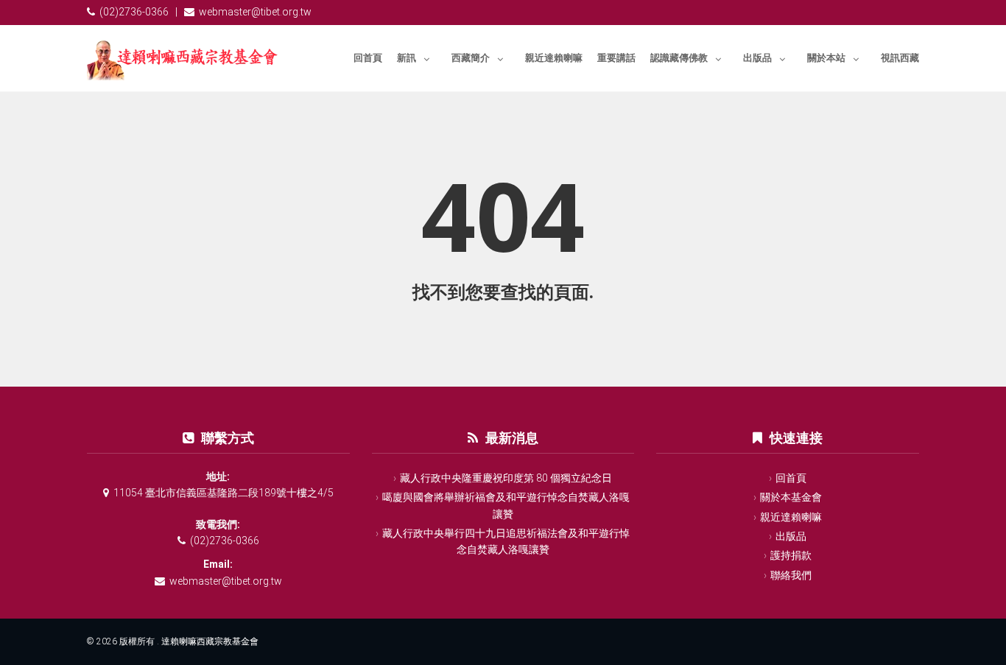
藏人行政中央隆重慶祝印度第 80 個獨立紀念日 (506, 478)
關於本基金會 (791, 497)
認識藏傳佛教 (679, 57)
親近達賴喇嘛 (554, 57)
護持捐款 (791, 555)
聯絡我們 (791, 575)
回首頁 (367, 57)
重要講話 (616, 57)
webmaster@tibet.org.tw (255, 12)
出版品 (757, 57)
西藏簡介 (470, 57)
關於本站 (826, 57)
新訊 (406, 57)
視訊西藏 (900, 57)
